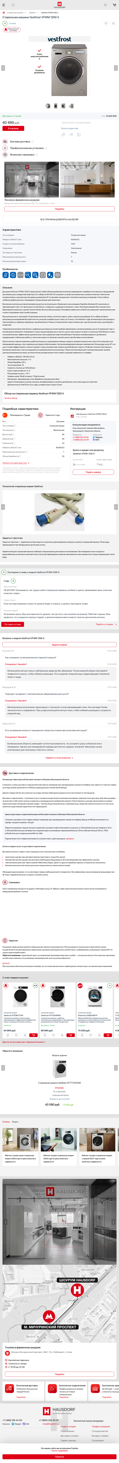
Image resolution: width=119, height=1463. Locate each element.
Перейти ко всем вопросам (58, 758)
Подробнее (21, 1397)
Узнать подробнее (59, 1450)
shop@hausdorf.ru (50, 1424)
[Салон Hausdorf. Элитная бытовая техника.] (3, 13)
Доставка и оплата (69, 1436)
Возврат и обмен (100, 1436)
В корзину (13, 128)
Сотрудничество (100, 1431)
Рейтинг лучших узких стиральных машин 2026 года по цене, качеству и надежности (20, 1147)
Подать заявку (93, 472)
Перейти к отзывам (104, 624)
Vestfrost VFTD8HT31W (13, 1014)
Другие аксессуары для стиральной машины (23, 1042)
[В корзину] (33, 1035)
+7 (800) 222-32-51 (81, 440)
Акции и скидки (68, 1426)
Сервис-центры (68, 1440)
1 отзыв (12, 23)
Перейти (59, 209)
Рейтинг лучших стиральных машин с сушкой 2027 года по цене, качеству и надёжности (97, 1147)
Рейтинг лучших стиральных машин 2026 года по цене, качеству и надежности (59, 1147)
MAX (97, 440)
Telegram (99, 437)
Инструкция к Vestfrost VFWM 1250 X (91, 415)
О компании (98, 1440)
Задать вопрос (59, 644)
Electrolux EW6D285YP (87, 1014)
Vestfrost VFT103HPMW (51, 1014)
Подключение (67, 1431)
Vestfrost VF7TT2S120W (59, 1083)
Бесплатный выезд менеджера (88, 1421)
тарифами (70, 839)
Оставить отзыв (12, 624)
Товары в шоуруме (101, 1426)
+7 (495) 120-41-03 (80, 437)
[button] (3, 68)
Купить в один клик (69, 128)
